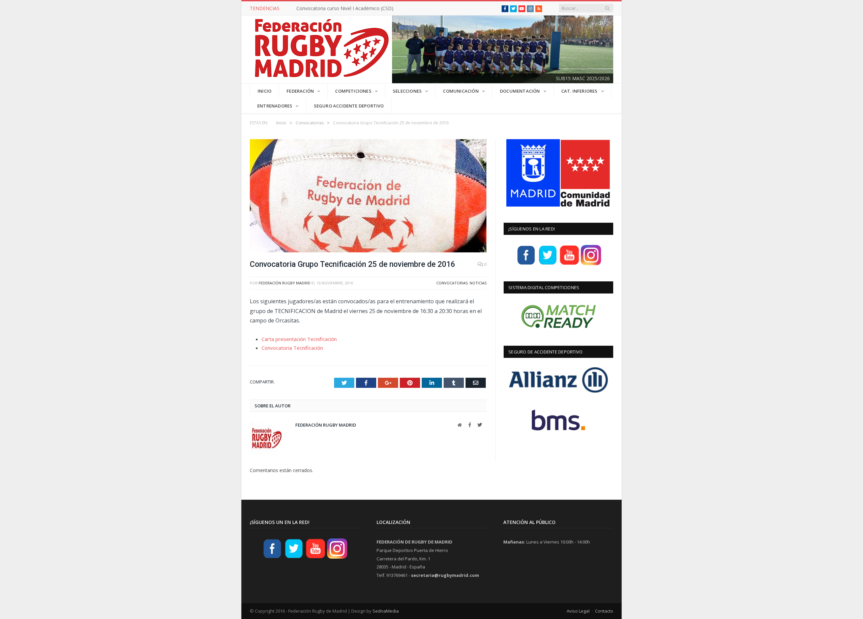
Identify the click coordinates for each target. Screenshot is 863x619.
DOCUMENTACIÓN (520, 91)
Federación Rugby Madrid (284, 282)
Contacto (604, 611)
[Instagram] (591, 264)
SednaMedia (386, 611)
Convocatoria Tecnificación (292, 347)
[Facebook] (526, 264)
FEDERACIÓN (300, 91)
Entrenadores (274, 106)
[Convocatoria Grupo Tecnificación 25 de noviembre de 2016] (368, 196)
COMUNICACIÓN (460, 91)
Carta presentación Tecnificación (299, 339)
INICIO (264, 91)
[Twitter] (548, 264)
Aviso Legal (578, 611)
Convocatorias (452, 282)
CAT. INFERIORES (579, 91)
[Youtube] (569, 264)
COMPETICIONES (353, 91)
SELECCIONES (407, 91)
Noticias (478, 282)
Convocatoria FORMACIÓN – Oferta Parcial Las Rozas (355, 8)
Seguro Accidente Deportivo (349, 106)
